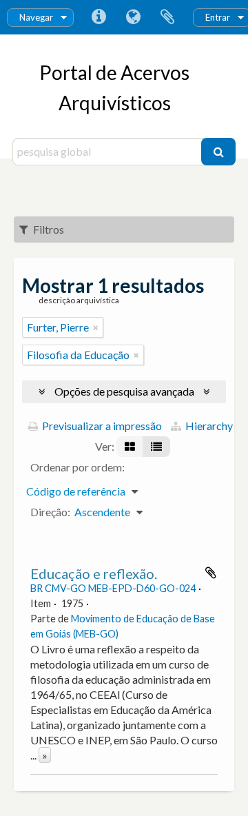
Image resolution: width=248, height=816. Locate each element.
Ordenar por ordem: (77, 466)
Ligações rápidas (98, 17)
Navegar (36, 17)
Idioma (133, 17)
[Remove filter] (96, 327)
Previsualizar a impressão (101, 425)
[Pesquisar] (218, 151)
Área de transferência (167, 17)
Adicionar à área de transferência (211, 573)
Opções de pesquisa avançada (124, 391)
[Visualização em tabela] (156, 446)
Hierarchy (208, 425)
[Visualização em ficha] (129, 446)
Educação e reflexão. (93, 573)
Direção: (50, 511)
